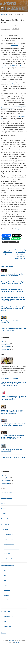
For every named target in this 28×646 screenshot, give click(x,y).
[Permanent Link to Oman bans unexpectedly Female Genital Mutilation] (3, 446)
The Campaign (5, 519)
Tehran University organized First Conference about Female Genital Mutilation (20, 255)
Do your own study (6, 492)
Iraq (5, 575)
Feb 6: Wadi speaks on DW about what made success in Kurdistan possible (13, 424)
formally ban (14, 45)
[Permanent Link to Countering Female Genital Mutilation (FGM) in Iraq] (4, 317)
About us (3, 633)
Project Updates (5, 349)
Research (3, 513)
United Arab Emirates (9, 599)
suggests (13, 83)
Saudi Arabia (7, 590)
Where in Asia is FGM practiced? (11, 549)
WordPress (11, 640)
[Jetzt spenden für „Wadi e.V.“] (7, 360)
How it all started (8, 558)
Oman (5, 585)
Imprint (3, 503)
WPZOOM (16, 642)
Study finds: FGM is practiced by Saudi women (13, 458)
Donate (5, 621)
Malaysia (6, 580)
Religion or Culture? (8, 539)
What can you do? (6, 611)
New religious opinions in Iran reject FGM (7, 252)
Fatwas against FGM (6, 498)
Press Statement (5, 346)
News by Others (5, 344)
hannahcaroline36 (7, 25)
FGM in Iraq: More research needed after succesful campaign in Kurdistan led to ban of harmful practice (13, 397)
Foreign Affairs (19, 229)
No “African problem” (8, 534)
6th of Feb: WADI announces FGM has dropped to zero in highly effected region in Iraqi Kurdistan (12, 437)
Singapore (6, 595)
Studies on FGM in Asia (9, 544)
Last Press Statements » (10, 379)
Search (24, 8)
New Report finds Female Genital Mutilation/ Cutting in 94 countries (12, 290)
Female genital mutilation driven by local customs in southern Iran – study (13, 282)
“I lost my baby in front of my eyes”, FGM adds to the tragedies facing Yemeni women (13, 308)
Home (2, 14)
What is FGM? (7, 553)
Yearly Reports (5, 524)
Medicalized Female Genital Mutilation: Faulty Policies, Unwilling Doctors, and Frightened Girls (13, 299)
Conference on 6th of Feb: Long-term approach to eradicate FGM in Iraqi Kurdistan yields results (12, 411)
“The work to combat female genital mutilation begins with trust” (12, 274)
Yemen (5, 604)
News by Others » (8, 266)
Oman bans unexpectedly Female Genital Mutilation (11, 450)
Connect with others (8, 616)
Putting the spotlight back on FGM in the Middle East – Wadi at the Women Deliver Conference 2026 (13, 383)
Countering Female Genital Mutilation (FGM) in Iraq (12, 321)
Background (4, 529)
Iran (5, 570)
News (6, 14)
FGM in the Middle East (7, 565)
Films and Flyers (7, 626)
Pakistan (3, 508)
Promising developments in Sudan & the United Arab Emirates (13, 329)
